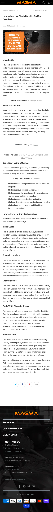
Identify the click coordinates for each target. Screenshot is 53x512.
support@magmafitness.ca (15, 479)
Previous (38, 10)
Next (47, 10)
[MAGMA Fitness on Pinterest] (29, 486)
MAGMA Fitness (29, 494)
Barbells (36, 179)
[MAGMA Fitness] (26, 2)
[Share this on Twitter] (16, 384)
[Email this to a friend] (36, 384)
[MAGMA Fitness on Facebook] (19, 486)
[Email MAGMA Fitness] (33, 486)
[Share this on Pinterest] (29, 384)
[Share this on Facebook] (22, 384)
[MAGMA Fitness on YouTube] (24, 486)
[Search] (43, 2)
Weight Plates (36, 100)
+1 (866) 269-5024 (12, 470)
